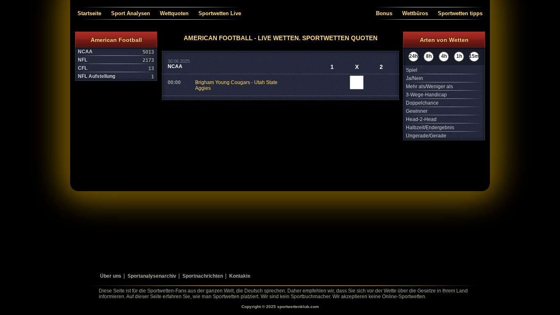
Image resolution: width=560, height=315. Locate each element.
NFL (116, 60)
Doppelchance (422, 103)
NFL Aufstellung (116, 76)
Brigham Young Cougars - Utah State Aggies (236, 85)
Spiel (411, 70)
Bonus (384, 13)
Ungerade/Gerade (426, 136)
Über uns (110, 276)
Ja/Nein (414, 78)
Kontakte (239, 276)
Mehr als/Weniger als (429, 86)
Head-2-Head (421, 119)
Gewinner (417, 111)
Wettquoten (174, 13)
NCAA (116, 52)
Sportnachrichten (202, 276)
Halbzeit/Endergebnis (430, 127)
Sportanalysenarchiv (151, 276)
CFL (116, 68)
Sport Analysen (130, 13)
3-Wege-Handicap (426, 95)
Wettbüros (415, 13)
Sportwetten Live (219, 13)
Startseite (89, 13)
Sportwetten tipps (460, 13)
